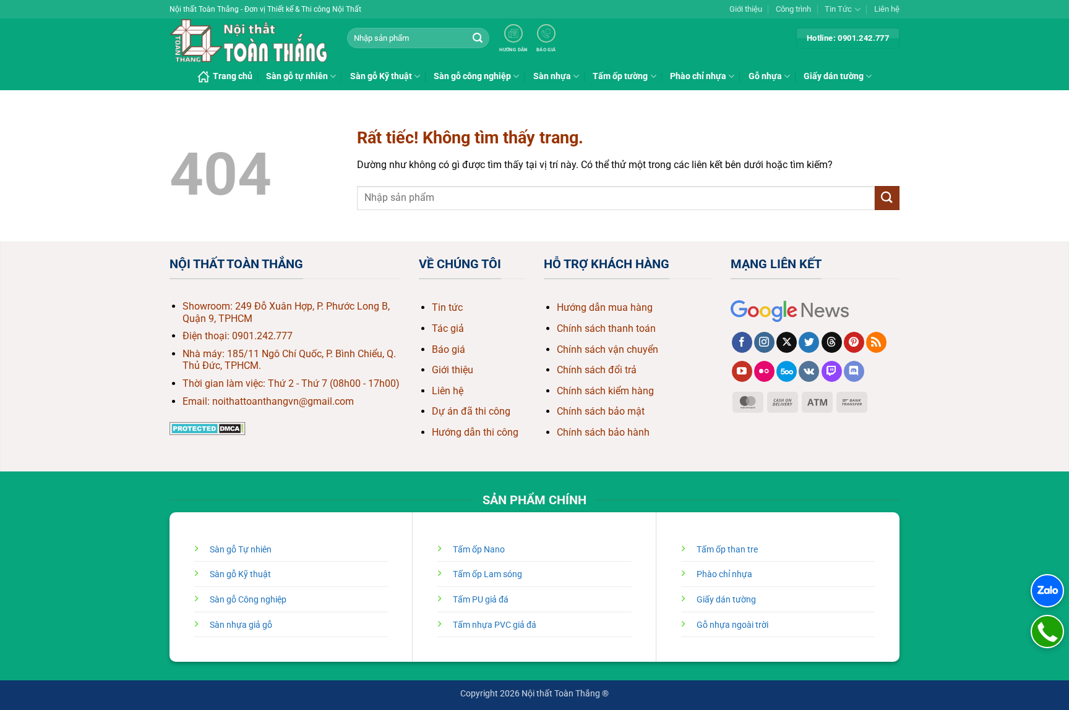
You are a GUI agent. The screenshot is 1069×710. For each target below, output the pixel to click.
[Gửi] (477, 38)
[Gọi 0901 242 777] (1047, 631)
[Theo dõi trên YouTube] (742, 371)
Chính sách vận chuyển (607, 349)
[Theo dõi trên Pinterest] (854, 342)
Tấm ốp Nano (479, 549)
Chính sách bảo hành (603, 432)
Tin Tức (838, 9)
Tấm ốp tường (620, 76)
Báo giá (448, 349)
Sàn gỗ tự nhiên (297, 76)
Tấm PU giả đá (481, 599)
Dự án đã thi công (471, 411)
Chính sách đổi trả (597, 370)
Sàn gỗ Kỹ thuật (381, 76)
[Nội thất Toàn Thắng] (249, 41)
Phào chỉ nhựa (698, 76)
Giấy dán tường (834, 76)
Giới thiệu (745, 9)
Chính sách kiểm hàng (605, 391)
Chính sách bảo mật (601, 411)
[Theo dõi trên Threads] (832, 342)
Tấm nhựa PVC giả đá (494, 625)
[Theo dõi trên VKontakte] (809, 371)
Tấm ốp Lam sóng (487, 574)
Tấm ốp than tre (727, 549)
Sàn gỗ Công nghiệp (248, 599)
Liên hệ (886, 9)
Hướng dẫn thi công (475, 432)
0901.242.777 (262, 336)
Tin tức (447, 307)
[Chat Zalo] (1047, 590)
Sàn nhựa (552, 76)
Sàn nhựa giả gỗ (241, 625)
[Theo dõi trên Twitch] (832, 371)
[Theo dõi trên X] (786, 342)
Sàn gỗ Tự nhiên (241, 549)
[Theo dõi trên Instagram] (764, 342)
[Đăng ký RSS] (876, 342)
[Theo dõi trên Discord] (854, 371)
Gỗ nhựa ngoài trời (732, 625)
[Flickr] (764, 371)
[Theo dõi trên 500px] (786, 371)
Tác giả (448, 328)
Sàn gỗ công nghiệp (472, 76)
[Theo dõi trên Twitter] (809, 342)
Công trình (793, 9)
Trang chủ (232, 76)
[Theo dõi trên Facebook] (742, 342)
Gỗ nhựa (765, 76)
